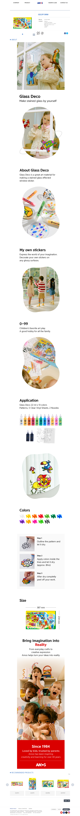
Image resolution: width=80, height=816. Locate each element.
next (72, 784)
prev (7, 784)
